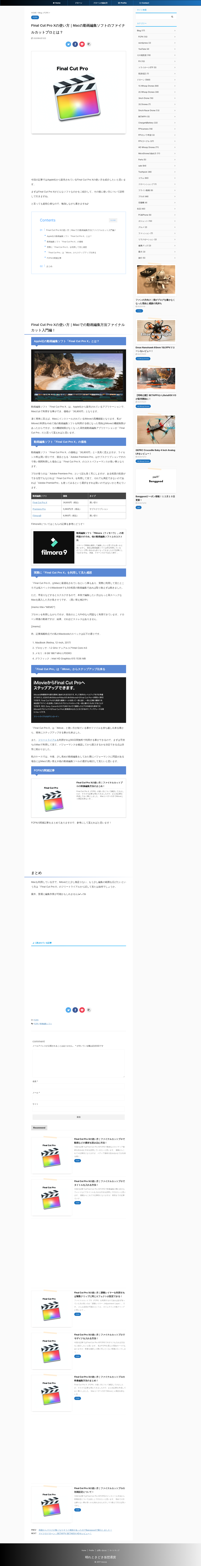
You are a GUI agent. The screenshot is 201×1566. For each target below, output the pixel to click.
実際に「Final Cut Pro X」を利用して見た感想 (67, 247)
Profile (124, 3)
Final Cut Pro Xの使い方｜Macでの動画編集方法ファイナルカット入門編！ (81, 230)
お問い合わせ (102, 1550)
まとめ (49, 266)
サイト (35, 1104)
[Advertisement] (78, 155)
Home (57, 3)
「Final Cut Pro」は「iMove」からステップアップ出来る (71, 252)
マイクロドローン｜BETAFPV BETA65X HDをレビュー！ (65, 1533)
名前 (35, 1081)
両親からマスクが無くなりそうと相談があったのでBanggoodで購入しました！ (75, 1530)
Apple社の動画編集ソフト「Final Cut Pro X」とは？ (69, 236)
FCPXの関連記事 (54, 258)
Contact (145, 3)
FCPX (36, 1020)
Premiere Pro (39, 509)
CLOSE (113, 220)
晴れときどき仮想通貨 (100, 1557)
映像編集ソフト (46, 1024)
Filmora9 (37, 515)
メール (36, 1092)
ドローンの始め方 (100, 3)
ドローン (78, 3)
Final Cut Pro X (40, 502)
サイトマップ (114, 1550)
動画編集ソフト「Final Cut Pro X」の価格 (65, 242)
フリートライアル (47, 740)
